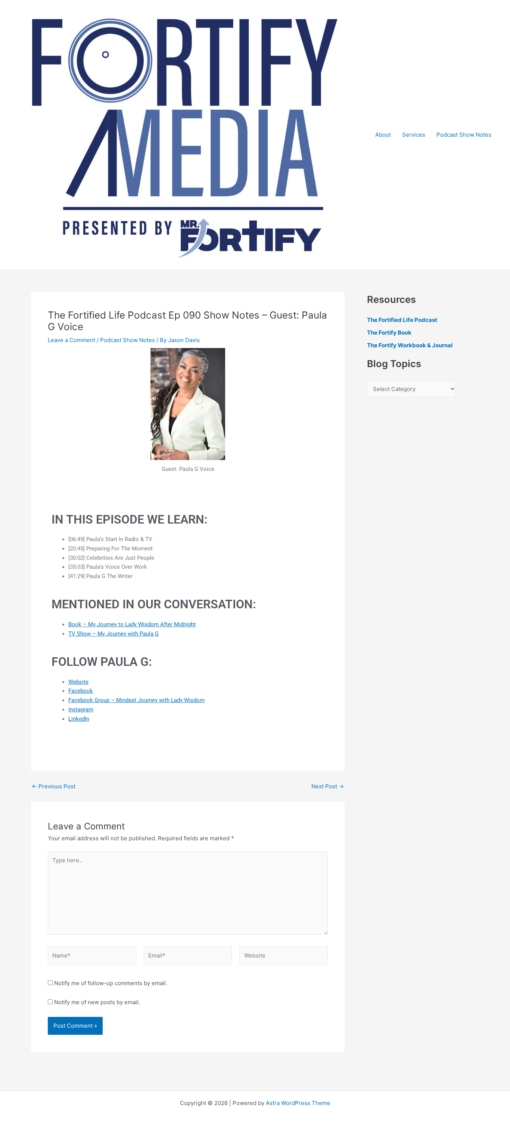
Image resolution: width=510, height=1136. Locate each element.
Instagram (80, 709)
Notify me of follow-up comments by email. (110, 983)
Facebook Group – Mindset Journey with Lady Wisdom (136, 700)
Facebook (80, 691)
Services (413, 134)
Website (78, 682)
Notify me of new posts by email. (97, 1002)
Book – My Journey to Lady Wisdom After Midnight (132, 624)
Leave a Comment (71, 340)
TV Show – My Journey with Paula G (113, 633)
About (383, 134)
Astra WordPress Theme (298, 1102)
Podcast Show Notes (463, 134)
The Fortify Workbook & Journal (410, 345)
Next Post (327, 786)
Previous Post (53, 786)
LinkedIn (78, 719)
